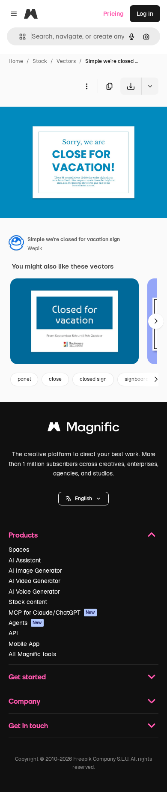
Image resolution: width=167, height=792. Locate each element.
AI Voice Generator (34, 591)
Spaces (19, 549)
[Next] (156, 321)
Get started (27, 676)
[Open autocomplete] (19, 36)
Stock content (28, 602)
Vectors (66, 61)
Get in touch (28, 725)
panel (24, 379)
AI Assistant (25, 560)
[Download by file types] (149, 86)
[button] (83, 498)
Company (24, 700)
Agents (25, 623)
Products (23, 534)
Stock (40, 61)
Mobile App (24, 644)
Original (55, 115)
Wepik (34, 248)
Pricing (113, 14)
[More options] (86, 86)
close (55, 379)
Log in (145, 14)
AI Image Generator (35, 570)
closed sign (93, 379)
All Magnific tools (32, 654)
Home (16, 61)
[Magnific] (83, 429)
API (13, 633)
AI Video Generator (34, 581)
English (83, 498)
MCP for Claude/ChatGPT (52, 612)
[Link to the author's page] (16, 244)
